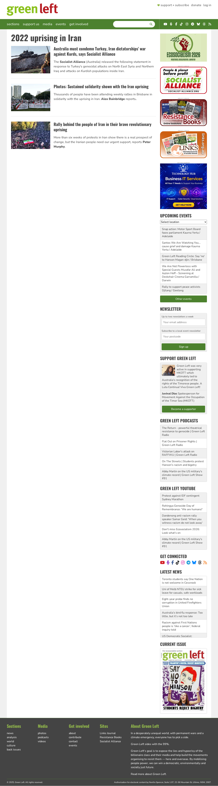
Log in (207, 5)
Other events (183, 299)
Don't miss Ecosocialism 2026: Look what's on (181, 531)
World (10, 741)
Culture (11, 745)
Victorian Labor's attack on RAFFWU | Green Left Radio (179, 453)
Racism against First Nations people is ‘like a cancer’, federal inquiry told (181, 616)
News (10, 733)
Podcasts (43, 737)
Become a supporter (183, 409)
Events (61, 24)
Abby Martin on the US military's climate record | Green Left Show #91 (182, 475)
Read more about (148, 774)
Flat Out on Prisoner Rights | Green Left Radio (179, 443)
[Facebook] (172, 562)
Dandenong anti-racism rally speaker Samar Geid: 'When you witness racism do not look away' (182, 519)
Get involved (78, 24)
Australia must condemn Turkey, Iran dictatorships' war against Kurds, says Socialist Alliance (100, 51)
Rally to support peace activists (181, 287)
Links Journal (108, 733)
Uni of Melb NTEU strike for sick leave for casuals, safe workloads (182, 581)
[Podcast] (168, 562)
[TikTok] (177, 562)
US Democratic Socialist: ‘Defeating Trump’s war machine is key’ (183, 629)
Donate (196, 5)
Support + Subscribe (175, 5)
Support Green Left (178, 358)
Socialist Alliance (110, 741)
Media (47, 24)
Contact (73, 741)
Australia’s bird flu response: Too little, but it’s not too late (182, 604)
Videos (42, 741)
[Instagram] (183, 562)
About (72, 733)
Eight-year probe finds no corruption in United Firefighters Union (181, 592)
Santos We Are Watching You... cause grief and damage (181, 244)
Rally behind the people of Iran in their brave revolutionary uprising (102, 126)
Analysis (12, 737)
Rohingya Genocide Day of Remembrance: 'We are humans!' (182, 507)
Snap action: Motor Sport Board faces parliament (181, 231)
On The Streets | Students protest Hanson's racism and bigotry (183, 463)
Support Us (31, 24)
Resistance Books (111, 737)
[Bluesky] (194, 562)
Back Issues (14, 749)
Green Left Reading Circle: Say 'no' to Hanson (183, 258)
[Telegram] (188, 562)
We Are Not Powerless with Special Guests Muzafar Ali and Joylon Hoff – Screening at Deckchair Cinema (181, 271)
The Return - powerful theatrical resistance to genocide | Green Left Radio (183, 431)
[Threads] (200, 562)
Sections (13, 24)
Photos (42, 733)
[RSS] (205, 562)
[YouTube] (162, 562)
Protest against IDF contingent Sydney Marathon (180, 497)
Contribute (75, 737)
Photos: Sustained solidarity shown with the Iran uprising (101, 86)
